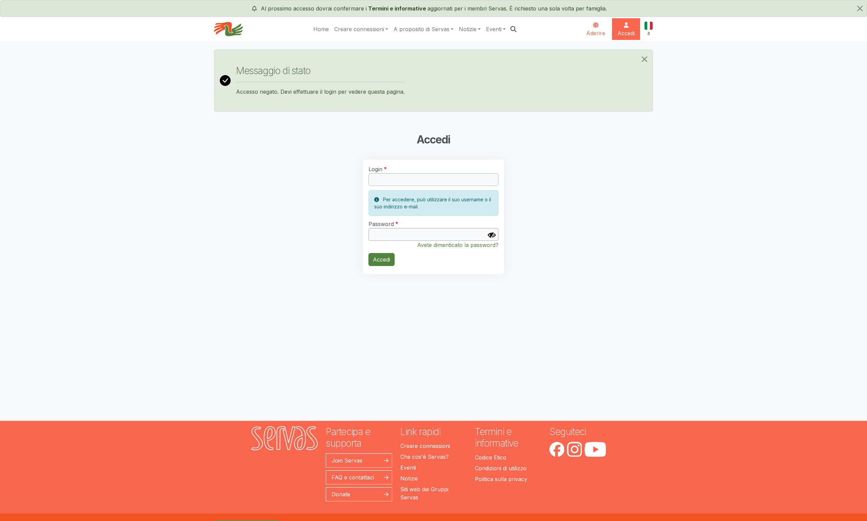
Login (375, 169)
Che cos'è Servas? (424, 456)
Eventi (494, 29)
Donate (341, 494)
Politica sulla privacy (501, 479)
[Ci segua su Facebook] (556, 449)
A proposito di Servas (421, 29)
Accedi (381, 259)
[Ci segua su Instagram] (574, 449)
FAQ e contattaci (353, 477)
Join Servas (347, 460)
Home (321, 29)
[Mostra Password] (492, 235)
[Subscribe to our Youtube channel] (595, 449)
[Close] (644, 59)
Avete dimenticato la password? (458, 245)
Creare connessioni (359, 29)
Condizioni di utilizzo (501, 468)
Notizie (468, 29)
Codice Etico (490, 457)
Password (381, 224)
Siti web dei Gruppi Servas (424, 493)
